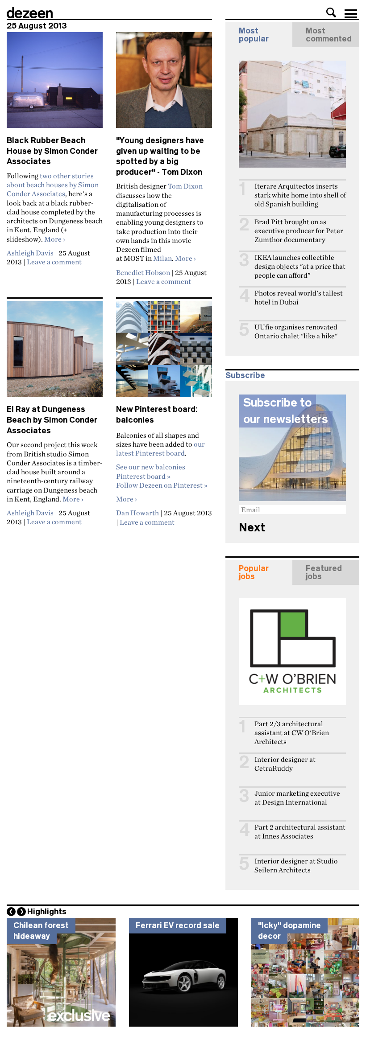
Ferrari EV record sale (178, 925)
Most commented (329, 35)
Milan (162, 258)
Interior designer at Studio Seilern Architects (295, 865)
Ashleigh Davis (30, 252)
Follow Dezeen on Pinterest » (162, 485)
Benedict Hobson (143, 272)
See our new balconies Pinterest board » (150, 471)
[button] (331, 12)
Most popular (254, 35)
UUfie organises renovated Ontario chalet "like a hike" (295, 331)
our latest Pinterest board (160, 448)
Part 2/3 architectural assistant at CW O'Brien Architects (291, 732)
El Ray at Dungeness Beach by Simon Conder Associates (52, 419)
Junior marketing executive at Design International (297, 797)
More (54, 238)
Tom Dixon (185, 185)
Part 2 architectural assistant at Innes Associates (299, 831)
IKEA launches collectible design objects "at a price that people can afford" (299, 266)
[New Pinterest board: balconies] (164, 352)
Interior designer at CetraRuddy (285, 764)
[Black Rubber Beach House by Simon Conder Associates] (55, 84)
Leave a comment (54, 261)
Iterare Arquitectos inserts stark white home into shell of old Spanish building (300, 195)
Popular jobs (254, 572)
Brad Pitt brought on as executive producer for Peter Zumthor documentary (298, 231)
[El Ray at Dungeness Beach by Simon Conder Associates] (55, 352)
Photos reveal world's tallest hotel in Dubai (298, 297)
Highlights (47, 912)
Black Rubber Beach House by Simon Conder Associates (52, 150)
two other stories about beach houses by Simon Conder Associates (53, 184)
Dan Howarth (137, 512)
